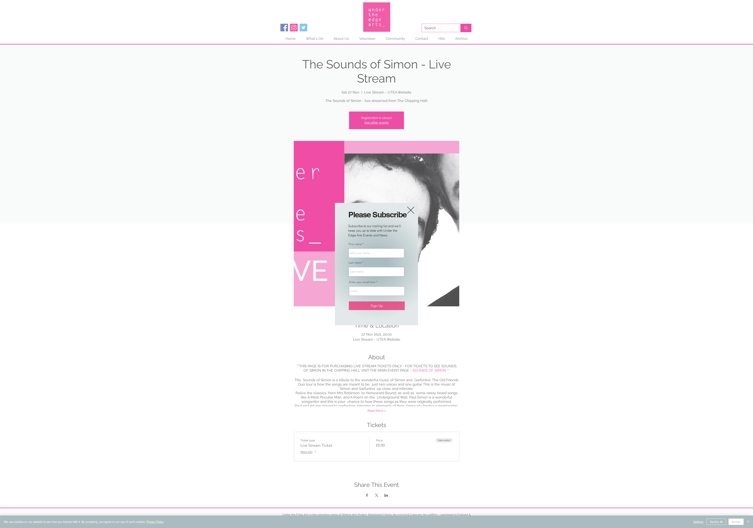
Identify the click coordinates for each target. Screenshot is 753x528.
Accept (736, 522)
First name (355, 244)
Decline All (716, 522)
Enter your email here (362, 282)
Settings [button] (698, 522)
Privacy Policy (155, 522)
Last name (355, 262)
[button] (410, 210)
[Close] (748, 522)
